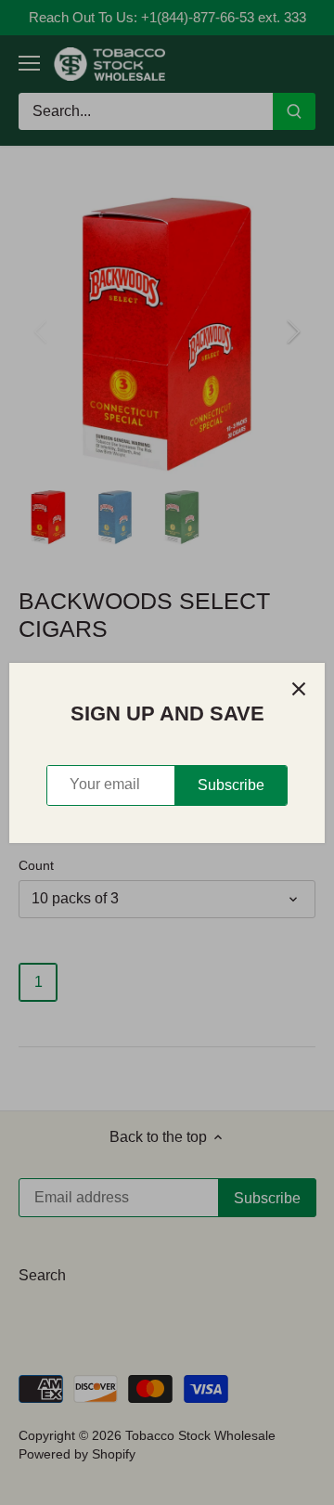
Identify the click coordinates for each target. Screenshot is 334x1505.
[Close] (298, 688)
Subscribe (231, 785)
